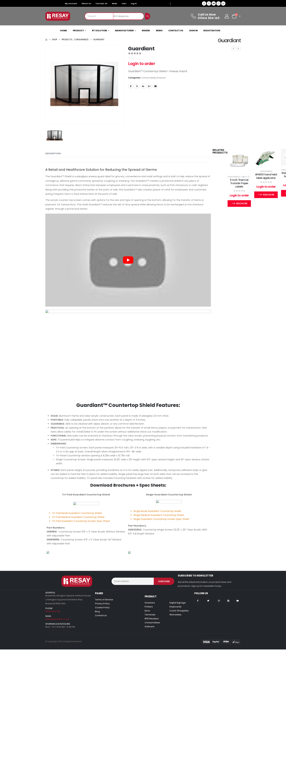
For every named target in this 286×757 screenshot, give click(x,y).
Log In (134, 3)
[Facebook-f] (198, 601)
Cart (124, 3)
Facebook (130, 86)
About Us (86, 3)
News (114, 3)
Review (146, 30)
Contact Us (101, 3)
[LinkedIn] (223, 3)
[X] (209, 3)
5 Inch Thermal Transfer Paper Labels (239, 183)
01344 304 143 (52, 611)
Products (161, 77)
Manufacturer (124, 30)
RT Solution (99, 30)
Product (78, 30)
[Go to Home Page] (46, 40)
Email (155, 86)
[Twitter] (208, 601)
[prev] (233, 48)
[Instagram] (218, 3)
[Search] (147, 16)
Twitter (137, 86)
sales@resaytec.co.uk (57, 619)
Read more (241, 203)
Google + (149, 86)
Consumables (148, 77)
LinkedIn (143, 86)
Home (63, 30)
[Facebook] (204, 3)
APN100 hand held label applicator (266, 176)
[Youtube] (214, 3)
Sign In (193, 30)
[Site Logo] (57, 16)
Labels (244, 177)
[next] (238, 48)
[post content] (239, 160)
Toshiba (250, 177)
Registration (211, 30)
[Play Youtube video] (128, 260)
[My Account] (226, 16)
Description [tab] (53, 153)
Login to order (141, 63)
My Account (71, 3)
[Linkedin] (228, 601)
